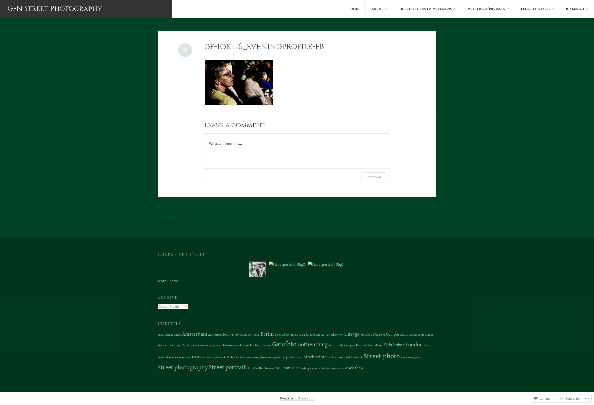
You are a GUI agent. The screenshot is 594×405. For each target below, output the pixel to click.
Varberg (304, 368)
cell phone (336, 335)
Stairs (300, 357)
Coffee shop (378, 335)
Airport (177, 335)
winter (340, 368)
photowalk (220, 357)
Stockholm (313, 357)
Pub (230, 357)
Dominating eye (208, 345)
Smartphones (275, 357)
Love (427, 345)
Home (354, 8)
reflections (245, 357)
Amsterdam (194, 334)
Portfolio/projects (486, 8)
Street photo (382, 356)
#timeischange (165, 335)
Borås (304, 334)
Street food (344, 357)
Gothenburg (312, 344)
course (422, 335)
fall (240, 345)
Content (413, 335)
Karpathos (374, 345)
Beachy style (246, 335)
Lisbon (399, 345)
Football (255, 345)
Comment (373, 177)
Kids (387, 345)
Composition (397, 334)
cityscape (365, 335)
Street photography (183, 367)
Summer (269, 368)
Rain (236, 357)
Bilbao (286, 335)
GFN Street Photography (54, 8)
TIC (277, 368)
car (327, 335)
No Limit (186, 357)
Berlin (267, 334)
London (414, 345)
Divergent (575, 8)
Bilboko (294, 335)
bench (257, 335)
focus (245, 345)
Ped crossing (208, 357)
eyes (235, 345)
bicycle (278, 335)
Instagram (349, 345)
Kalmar (361, 345)
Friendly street (535, 8)
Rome (264, 357)
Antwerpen (215, 335)
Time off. (175, 217)
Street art (331, 357)
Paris (196, 357)
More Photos (168, 281)
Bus (323, 335)
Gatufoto (284, 344)
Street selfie (255, 368)
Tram (285, 368)
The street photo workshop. (425, 8)
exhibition (224, 345)
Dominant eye (191, 345)
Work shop (354, 368)
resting (256, 357)
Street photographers (412, 357)
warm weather (317, 368)
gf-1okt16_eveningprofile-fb (264, 47)
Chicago (352, 334)
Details (171, 345)
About (377, 8)
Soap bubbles (289, 357)
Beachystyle (231, 335)
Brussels (315, 335)
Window (331, 368)
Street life (357, 357)
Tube (295, 368)
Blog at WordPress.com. (297, 398)
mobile (161, 357)
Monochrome (173, 357)
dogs (179, 345)
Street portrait (227, 367)
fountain (266, 345)
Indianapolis (336, 345)
